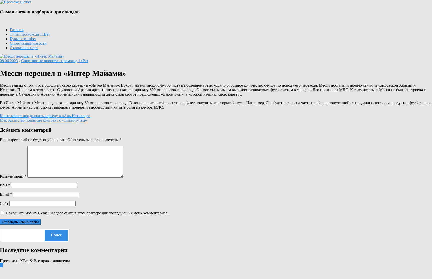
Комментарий (13, 176)
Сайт (4, 203)
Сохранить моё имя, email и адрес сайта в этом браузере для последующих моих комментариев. (87, 213)
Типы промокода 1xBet (30, 34)
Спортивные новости (28, 43)
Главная (17, 30)
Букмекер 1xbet (23, 39)
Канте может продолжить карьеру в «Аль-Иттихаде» (45, 116)
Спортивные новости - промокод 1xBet (54, 61)
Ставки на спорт (24, 48)
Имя (5, 185)
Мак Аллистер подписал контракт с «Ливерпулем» (43, 120)
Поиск (56, 235)
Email (6, 194)
